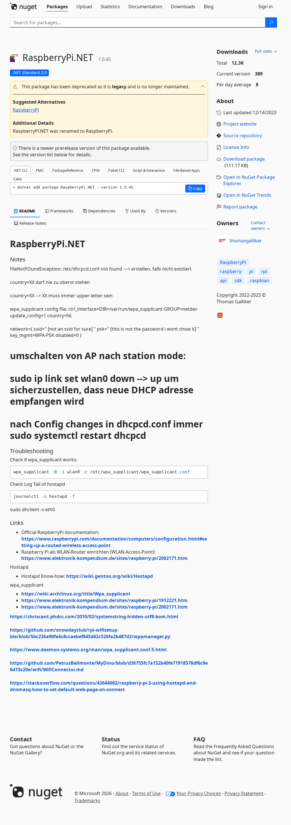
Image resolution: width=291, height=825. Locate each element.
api (223, 280)
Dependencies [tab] (101, 211)
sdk (238, 280)
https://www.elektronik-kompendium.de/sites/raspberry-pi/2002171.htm (104, 558)
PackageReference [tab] (67, 170)
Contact (21, 739)
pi (251, 271)
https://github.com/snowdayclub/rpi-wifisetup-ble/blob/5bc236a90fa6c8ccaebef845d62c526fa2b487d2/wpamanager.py (90, 633)
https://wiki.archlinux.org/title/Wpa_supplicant (75, 594)
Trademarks (87, 800)
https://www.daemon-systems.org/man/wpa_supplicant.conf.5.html (88, 649)
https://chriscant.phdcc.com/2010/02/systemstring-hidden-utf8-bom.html (94, 616)
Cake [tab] (17, 178)
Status (111, 739)
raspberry (230, 271)
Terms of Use (146, 793)
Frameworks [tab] (61, 211)
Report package (240, 207)
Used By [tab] (137, 211)
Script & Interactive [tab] (149, 170)
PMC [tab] (40, 170)
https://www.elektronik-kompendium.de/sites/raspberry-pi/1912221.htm (104, 600)
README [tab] (27, 211)
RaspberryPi (26, 110)
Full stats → (266, 51)
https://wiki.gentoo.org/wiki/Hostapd (109, 576)
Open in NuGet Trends (247, 195)
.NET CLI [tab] (20, 170)
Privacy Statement (244, 793)
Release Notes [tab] (32, 223)
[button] (109, 86)
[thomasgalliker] (222, 241)
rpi (264, 271)
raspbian (259, 280)
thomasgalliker (246, 241)
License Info (236, 147)
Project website (240, 124)
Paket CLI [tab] (116, 170)
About (121, 793)
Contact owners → (260, 225)
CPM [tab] (96, 170)
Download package (244, 159)
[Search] (271, 22)
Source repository (242, 135)
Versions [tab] (167, 211)
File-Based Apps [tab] (186, 170)
